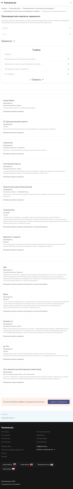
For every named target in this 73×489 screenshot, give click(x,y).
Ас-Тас (6, 346)
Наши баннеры (41, 442)
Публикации (40, 435)
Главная (3, 8)
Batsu (5, 294)
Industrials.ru (7, 464)
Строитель (8, 143)
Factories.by (25, 464)
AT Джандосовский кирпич (15, 121)
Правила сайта (6, 446)
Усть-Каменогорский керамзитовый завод (22, 369)
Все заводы (5, 432)
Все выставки (6, 442)
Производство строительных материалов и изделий (22, 11)
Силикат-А (8, 321)
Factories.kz (10, 2)
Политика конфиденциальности (12, 450)
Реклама (4, 457)
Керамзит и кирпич (12, 237)
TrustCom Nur (9, 210)
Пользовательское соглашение (10, 484)
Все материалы (41, 438)
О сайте (4, 453)
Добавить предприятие (58, 402)
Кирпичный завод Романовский (17, 187)
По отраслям (5, 435)
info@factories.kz (41, 446)
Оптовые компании (43, 432)
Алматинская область (7, 418)
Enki (4, 267)
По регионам (5, 438)
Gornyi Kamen (8, 100)
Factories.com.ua (43, 464)
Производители (14, 8)
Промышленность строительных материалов (38, 8)
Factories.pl (7, 469)
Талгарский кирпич (12, 164)
